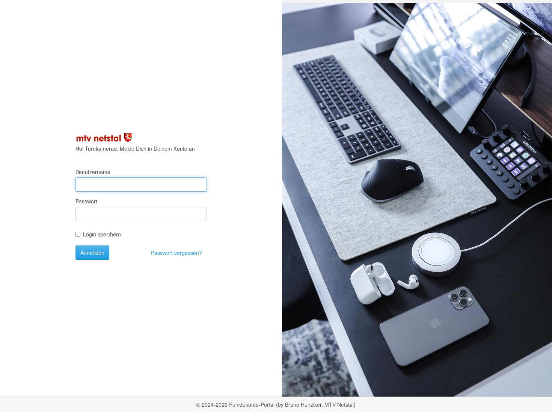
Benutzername (92, 172)
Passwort (86, 201)
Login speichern (102, 234)
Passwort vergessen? (176, 252)
